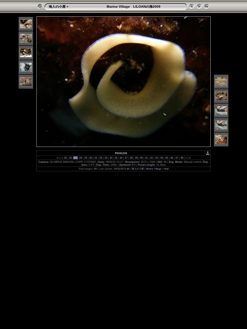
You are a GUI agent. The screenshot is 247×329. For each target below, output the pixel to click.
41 (146, 157)
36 (121, 157)
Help (166, 168)
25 (65, 157)
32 (101, 157)
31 (96, 157)
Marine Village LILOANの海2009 (114, 6)
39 (136, 157)
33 (106, 157)
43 (156, 157)
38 (131, 157)
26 (70, 157)
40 (141, 157)
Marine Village (154, 168)
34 (111, 157)
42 (151, 157)
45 (167, 157)
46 (172, 157)
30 (91, 157)
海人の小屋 (57, 6)
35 (116, 157)
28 (80, 157)
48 (182, 157)
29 (85, 157)
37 (126, 157)
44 (161, 157)
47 (177, 157)
